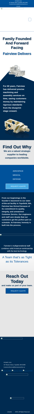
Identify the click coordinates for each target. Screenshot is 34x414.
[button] (29, 19)
